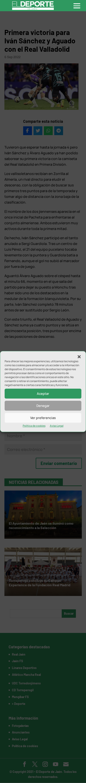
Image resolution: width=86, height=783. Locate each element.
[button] (79, 357)
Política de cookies (34, 426)
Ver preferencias (43, 417)
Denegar (43, 405)
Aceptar (43, 393)
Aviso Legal (57, 426)
